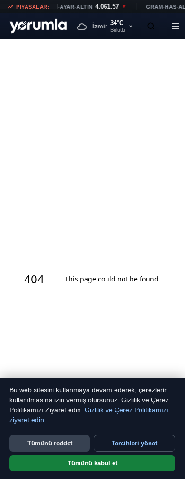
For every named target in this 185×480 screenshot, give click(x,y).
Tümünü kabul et (92, 463)
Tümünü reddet (49, 443)
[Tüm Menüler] (175, 26)
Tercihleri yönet (134, 443)
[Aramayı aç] (150, 26)
